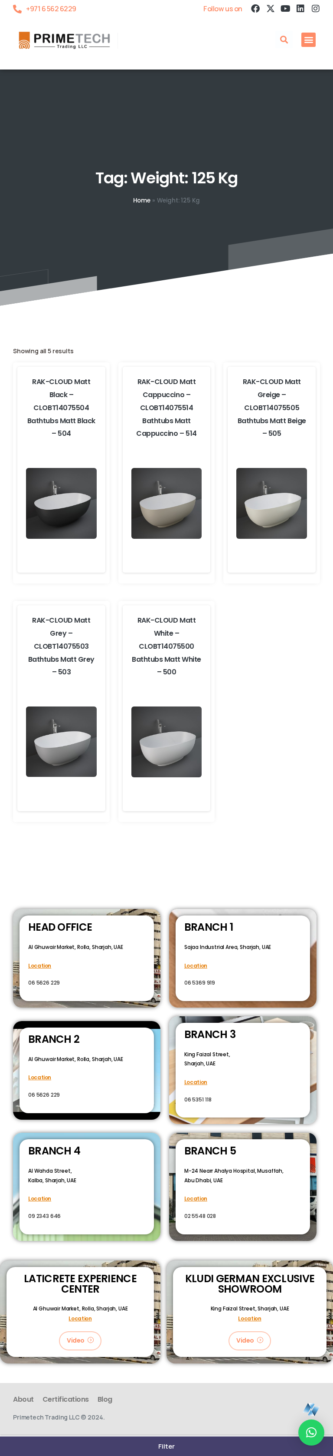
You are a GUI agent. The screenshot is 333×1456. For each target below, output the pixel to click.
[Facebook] (255, 8)
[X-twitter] (270, 8)
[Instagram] (315, 8)
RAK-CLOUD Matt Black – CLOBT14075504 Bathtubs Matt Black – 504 (61, 407)
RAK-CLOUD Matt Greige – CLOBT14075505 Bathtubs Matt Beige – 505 (272, 407)
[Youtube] (285, 8)
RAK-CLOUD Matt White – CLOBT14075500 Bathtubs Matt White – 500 (166, 646)
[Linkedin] (300, 8)
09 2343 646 (44, 1216)
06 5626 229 (44, 982)
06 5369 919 (199, 982)
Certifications (65, 1399)
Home (141, 200)
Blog (105, 1399)
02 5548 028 (200, 1216)
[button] (284, 39)
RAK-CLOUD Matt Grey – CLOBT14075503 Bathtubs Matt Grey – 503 (61, 646)
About (23, 1399)
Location (39, 965)
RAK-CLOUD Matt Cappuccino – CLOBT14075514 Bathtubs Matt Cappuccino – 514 (166, 407)
